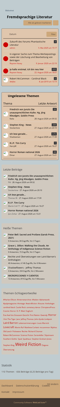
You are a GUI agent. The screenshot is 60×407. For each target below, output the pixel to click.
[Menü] (56, 4)
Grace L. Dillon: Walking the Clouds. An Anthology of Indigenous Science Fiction (29, 247)
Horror (52, 315)
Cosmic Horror (9, 311)
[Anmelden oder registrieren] (48, 4)
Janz (18, 319)
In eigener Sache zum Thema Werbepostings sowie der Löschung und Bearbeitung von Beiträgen (33, 57)
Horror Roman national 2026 (25, 152)
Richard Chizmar (35, 331)
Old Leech (7, 331)
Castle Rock (21, 307)
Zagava (45, 345)
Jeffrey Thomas (27, 319)
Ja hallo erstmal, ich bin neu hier (27, 69)
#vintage (21, 303)
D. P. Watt (21, 311)
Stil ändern (52, 384)
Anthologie (49, 303)
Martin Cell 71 (14, 206)
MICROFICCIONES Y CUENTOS (23, 275)
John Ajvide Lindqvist (43, 319)
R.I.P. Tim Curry (18, 143)
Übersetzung (8, 349)
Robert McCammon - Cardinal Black (28, 78)
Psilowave (16, 331)
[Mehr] (55, 22)
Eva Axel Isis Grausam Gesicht (16, 315)
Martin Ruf (19, 327)
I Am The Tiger (9, 319)
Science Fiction (27, 335)
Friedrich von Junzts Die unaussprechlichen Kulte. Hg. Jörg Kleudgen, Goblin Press (27, 112)
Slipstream (49, 335)
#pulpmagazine (10, 303)
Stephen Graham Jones (42, 339)
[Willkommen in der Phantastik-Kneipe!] (1, 4)
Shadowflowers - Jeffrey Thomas (24, 267)
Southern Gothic (10, 339)
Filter (53, 34)
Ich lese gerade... (18, 133)
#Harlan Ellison (9, 299)
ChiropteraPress (48, 307)
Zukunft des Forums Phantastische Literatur (27, 43)
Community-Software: (30, 402)
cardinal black (9, 307)
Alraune (41, 303)
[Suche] (41, 4)
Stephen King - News (20, 124)
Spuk (20, 339)
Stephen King (8, 345)
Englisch (29, 311)
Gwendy (43, 315)
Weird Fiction (28, 344)
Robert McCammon (11, 335)
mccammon (45, 327)
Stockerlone (13, 190)
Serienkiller (39, 335)
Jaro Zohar (12, 214)
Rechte (25, 331)
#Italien (35, 299)
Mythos (54, 327)
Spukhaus (27, 339)
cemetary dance (33, 307)
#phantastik (44, 299)
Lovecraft (8, 327)
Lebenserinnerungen (27, 323)
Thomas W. (13, 198)
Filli (9, 182)
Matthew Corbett (31, 327)
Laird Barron (10, 323)
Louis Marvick (43, 323)
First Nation (35, 315)
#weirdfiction (31, 303)
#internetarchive (24, 299)
